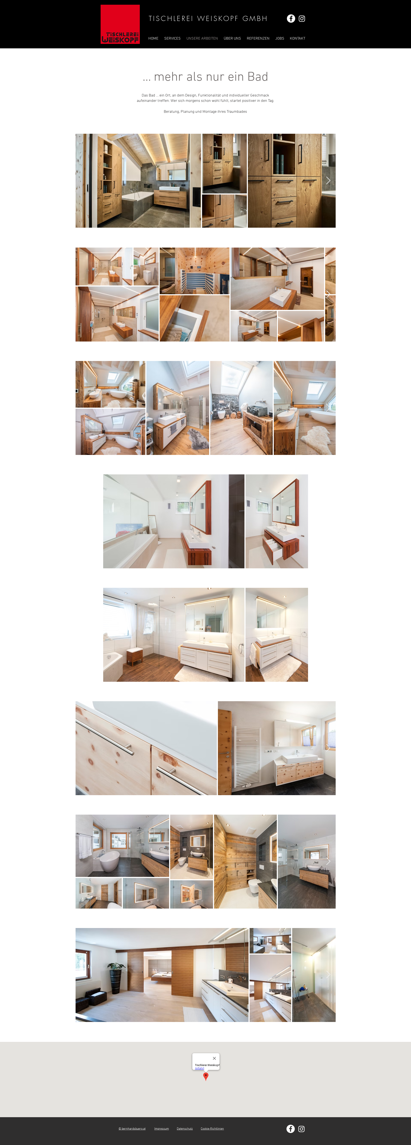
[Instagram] (302, 18)
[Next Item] (328, 181)
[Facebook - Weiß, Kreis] (291, 18)
